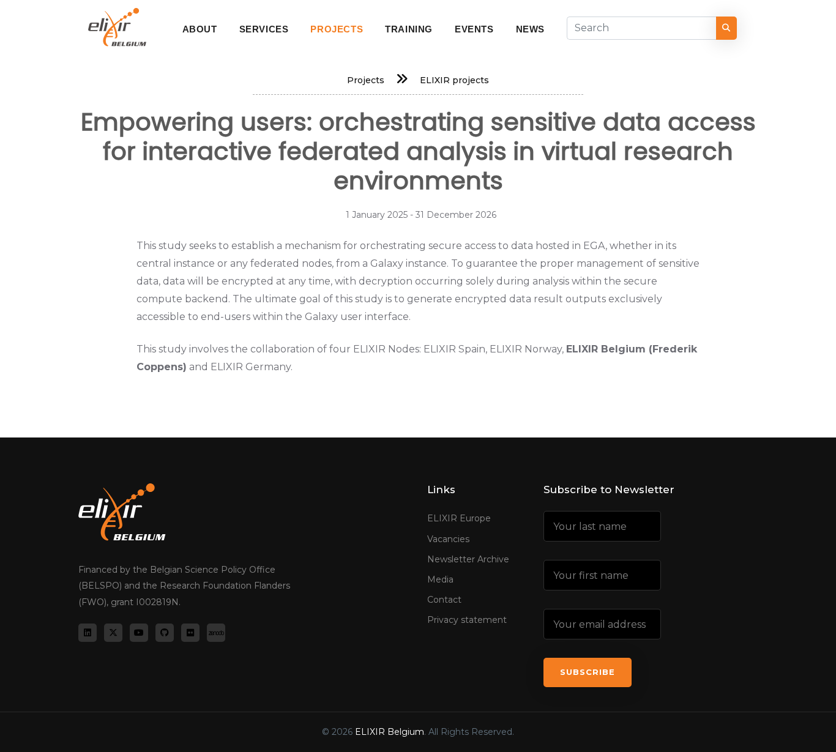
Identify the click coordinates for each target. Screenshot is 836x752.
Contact (444, 599)
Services (264, 29)
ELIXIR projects (454, 80)
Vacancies (448, 539)
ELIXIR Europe (459, 518)
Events (474, 29)
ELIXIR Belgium (389, 731)
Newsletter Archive (468, 559)
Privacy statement (467, 619)
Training (409, 29)
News (530, 29)
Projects (336, 29)
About (199, 29)
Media (440, 579)
